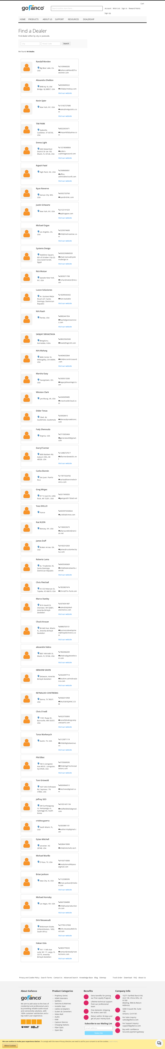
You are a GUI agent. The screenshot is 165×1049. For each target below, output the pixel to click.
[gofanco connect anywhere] (33, 8)
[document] (82, 1044)
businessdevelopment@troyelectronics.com (67, 632)
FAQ (135, 977)
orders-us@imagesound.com (67, 152)
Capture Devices (61, 1022)
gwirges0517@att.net (68, 498)
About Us (142, 977)
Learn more (113, 1041)
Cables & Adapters (62, 1009)
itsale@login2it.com (68, 343)
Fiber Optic (59, 1027)
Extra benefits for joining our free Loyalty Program (101, 996)
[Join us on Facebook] (34, 1021)
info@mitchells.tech (68, 848)
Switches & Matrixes (63, 1003)
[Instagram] (29, 1021)
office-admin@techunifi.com (67, 175)
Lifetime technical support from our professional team (101, 1004)
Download (128, 977)
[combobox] (77, 8)
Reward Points (134, 8)
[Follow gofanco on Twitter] (23, 1021)
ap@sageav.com (66, 213)
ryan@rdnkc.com (67, 197)
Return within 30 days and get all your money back (101, 1017)
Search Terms (46, 977)
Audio (57, 1017)
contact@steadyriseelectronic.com (67, 953)
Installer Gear (60, 1006)
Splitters (58, 1001)
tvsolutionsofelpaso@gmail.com (67, 865)
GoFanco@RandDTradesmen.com (67, 71)
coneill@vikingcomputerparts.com (67, 721)
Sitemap (102, 977)
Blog (96, 977)
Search (66, 43)
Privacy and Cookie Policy (29, 977)
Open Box (59, 1030)
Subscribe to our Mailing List (98, 1023)
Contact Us (58, 977)
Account (108, 8)
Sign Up (108, 13)
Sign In (124, 8)
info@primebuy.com (68, 89)
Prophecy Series (61, 995)
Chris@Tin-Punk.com (68, 591)
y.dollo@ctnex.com (67, 515)
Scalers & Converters (63, 1011)
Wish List (116, 8)
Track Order (117, 977)
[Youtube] (39, 1021)
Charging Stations (62, 1025)
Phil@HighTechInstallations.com (67, 767)
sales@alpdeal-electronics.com (65, 608)
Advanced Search (71, 977)
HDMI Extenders (61, 998)
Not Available (65, 299)
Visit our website (65, 93)
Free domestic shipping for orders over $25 (100, 1011)
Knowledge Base (86, 977)
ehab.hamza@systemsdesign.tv (67, 258)
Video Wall (59, 1014)
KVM (56, 1019)
